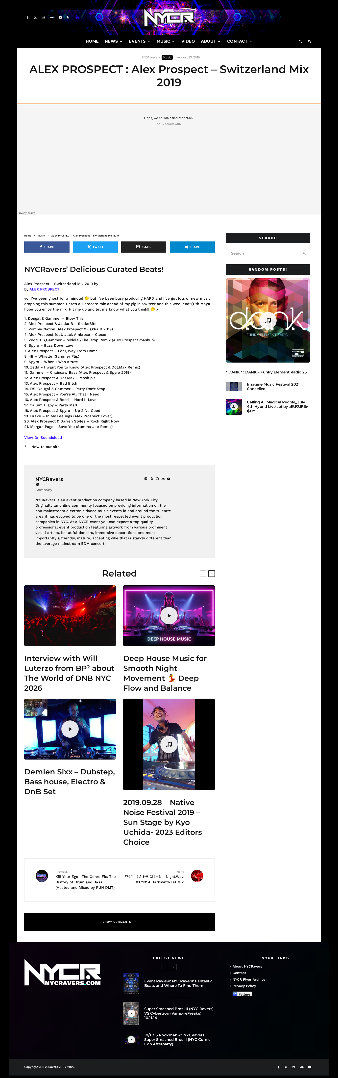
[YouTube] (60, 17)
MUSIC (163, 41)
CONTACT (237, 41)
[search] (304, 253)
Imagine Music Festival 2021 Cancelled (273, 386)
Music (167, 57)
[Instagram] (43, 17)
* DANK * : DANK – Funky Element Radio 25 (266, 372)
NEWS (111, 41)
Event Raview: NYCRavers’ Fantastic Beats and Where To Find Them (178, 983)
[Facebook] (27, 17)
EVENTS (137, 41)
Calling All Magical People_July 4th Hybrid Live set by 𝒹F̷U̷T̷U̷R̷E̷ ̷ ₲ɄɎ (277, 406)
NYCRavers (149, 57)
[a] (70, 615)
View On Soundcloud (43, 437)
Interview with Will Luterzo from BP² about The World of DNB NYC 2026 (69, 673)
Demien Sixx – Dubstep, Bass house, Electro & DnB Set (69, 781)
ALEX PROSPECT (44, 289)
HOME (92, 41)
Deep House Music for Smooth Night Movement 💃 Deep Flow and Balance (165, 673)
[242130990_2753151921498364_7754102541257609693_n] (234, 386)
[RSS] (68, 17)
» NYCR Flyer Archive (247, 979)
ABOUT (208, 41)
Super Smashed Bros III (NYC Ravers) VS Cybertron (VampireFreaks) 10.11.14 (179, 1013)
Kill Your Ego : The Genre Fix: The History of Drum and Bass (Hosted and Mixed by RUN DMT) (85, 880)
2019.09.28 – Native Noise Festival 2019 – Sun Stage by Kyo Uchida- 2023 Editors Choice (162, 822)
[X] (35, 17)
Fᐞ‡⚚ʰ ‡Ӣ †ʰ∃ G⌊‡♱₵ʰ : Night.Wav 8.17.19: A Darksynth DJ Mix (154, 877)
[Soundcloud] (51, 17)
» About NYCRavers (246, 966)
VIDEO (188, 41)
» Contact (238, 973)
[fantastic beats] (131, 983)
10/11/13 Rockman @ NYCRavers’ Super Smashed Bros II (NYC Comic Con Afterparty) (177, 1039)
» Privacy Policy (243, 986)
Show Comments (117, 921)
